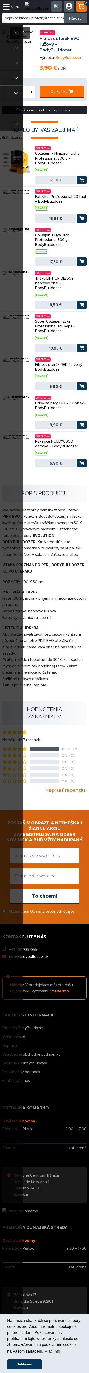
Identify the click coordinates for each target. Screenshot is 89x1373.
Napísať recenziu (65, 790)
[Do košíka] (81, 180)
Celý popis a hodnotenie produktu (44, 110)
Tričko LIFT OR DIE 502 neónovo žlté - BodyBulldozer (54, 283)
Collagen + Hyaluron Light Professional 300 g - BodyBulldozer (57, 158)
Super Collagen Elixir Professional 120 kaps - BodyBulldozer (55, 326)
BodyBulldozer (68, 57)
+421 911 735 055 (23, 949)
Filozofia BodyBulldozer (23, 1028)
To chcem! (44, 896)
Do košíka (59, 91)
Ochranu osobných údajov (52, 911)
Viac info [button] (52, 1351)
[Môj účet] (56, 6)
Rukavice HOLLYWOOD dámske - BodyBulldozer (56, 443)
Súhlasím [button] (24, 1364)
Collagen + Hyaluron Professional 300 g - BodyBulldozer (52, 240)
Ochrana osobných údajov (24, 1063)
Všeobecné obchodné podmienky (31, 1054)
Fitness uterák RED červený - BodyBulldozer (60, 367)
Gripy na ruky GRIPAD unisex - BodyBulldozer (61, 405)
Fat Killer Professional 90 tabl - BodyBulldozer (60, 199)
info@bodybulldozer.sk (28, 956)
